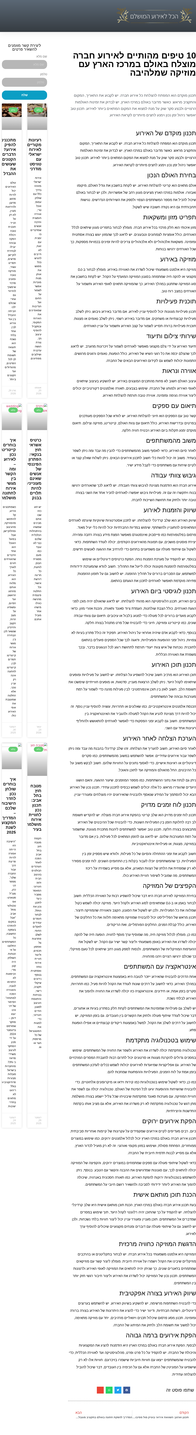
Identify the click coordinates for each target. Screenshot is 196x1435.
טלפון (43, 74)
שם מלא (41, 56)
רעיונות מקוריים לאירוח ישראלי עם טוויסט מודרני (34, 154)
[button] (114, 16)
